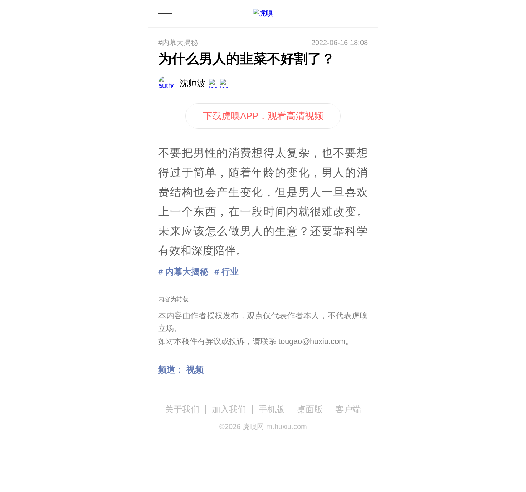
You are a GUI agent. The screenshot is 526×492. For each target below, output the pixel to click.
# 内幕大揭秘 (183, 271)
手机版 (271, 409)
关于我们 (182, 409)
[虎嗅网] (263, 13)
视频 (195, 369)
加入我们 (229, 409)
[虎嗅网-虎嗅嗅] (339, 14)
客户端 (348, 409)
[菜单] (164, 13)
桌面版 (310, 409)
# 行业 (226, 271)
